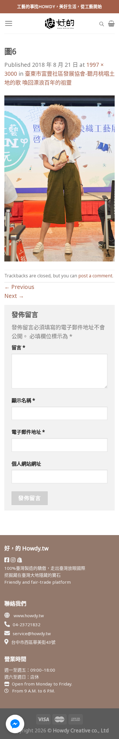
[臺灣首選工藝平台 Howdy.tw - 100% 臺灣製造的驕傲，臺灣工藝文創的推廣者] (59, 23)
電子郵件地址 (28, 432)
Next (14, 296)
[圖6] (59, 178)
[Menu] (8, 23)
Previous (19, 287)
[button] (15, 724)
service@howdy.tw (32, 633)
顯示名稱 (23, 400)
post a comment (95, 276)
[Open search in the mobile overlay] (101, 23)
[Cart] (111, 23)
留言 (18, 347)
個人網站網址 (26, 463)
